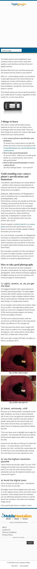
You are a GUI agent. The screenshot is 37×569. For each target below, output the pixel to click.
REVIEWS (14, 566)
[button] (35, 50)
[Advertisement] (18, 30)
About (4, 527)
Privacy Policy (7, 535)
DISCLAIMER (24, 566)
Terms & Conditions (9, 532)
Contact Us (6, 530)
